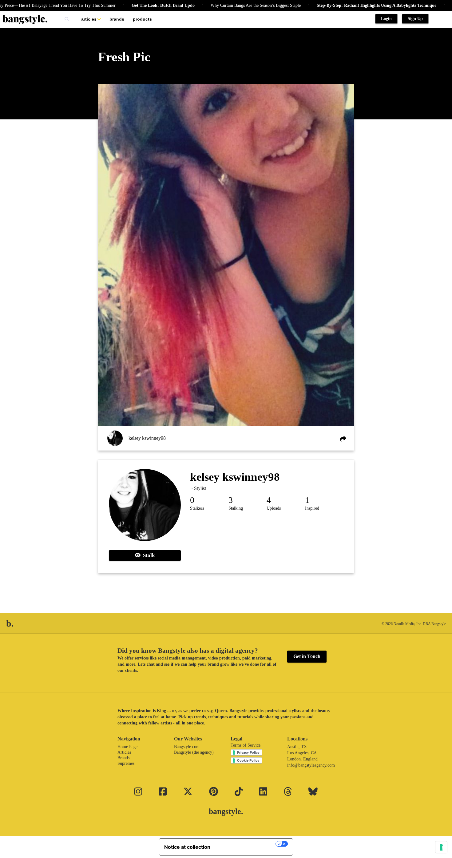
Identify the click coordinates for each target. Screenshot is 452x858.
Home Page (127, 746)
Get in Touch (306, 656)
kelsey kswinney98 (147, 438)
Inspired (312, 508)
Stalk (148, 555)
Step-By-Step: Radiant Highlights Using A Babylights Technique (350, 5)
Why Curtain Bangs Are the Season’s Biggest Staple (229, 5)
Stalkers (197, 508)
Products (142, 19)
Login (386, 18)
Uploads (274, 508)
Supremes (125, 763)
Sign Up (415, 18)
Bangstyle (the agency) (194, 752)
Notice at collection (187, 847)
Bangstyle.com (187, 746)
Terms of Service (245, 745)
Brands (116, 19)
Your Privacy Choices (246, 844)
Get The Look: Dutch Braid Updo (137, 5)
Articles (89, 19)
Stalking (235, 508)
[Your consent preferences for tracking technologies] (441, 847)
